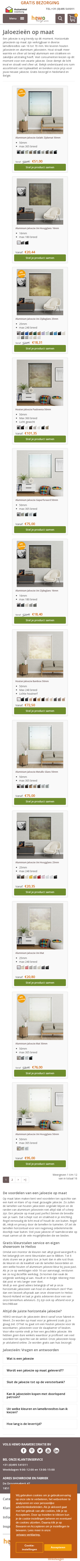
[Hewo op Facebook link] (23, 1452)
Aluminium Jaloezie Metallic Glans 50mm (36, 771)
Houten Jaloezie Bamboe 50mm (32, 681)
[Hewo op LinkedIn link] (56, 1452)
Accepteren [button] (58, 1547)
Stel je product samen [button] (40, 167)
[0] (71, 20)
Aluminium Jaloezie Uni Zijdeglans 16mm (36, 590)
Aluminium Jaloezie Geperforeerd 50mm (36, 500)
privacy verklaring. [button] (28, 1534)
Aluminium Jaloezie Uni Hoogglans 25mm (37, 862)
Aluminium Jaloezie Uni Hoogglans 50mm (37, 1134)
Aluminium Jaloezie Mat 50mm (31, 1043)
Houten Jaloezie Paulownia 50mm (33, 409)
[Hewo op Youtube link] (48, 1452)
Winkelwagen (56, 1559)
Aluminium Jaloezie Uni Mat (29, 953)
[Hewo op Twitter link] (40, 1452)
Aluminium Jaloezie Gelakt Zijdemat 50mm (37, 137)
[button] (73, 1485)
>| (25, 1179)
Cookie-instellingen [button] (29, 1547)
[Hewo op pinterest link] (32, 1452)
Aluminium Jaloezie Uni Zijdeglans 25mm (36, 318)
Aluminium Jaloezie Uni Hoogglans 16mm (37, 228)
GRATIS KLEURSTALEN (40, 2)
